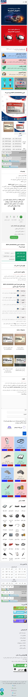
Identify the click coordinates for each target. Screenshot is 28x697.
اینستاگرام (14, 690)
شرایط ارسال (23, 640)
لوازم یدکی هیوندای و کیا (17, 49)
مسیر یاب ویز (20, 612)
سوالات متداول (23, 645)
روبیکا (4, 155)
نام (25, 410)
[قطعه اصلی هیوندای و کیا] (14, 36)
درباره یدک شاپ (22, 633)
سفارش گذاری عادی (19, 231)
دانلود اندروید (20, 665)
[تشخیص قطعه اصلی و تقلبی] (7, 84)
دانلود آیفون (21, 670)
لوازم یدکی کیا (9, 683)
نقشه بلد (21, 621)
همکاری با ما (23, 635)
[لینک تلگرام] (2, 690)
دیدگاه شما (23, 394)
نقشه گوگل (20, 608)
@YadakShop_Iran (14, 166)
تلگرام (14, 685)
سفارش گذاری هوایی (19, 228)
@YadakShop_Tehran (15, 160)
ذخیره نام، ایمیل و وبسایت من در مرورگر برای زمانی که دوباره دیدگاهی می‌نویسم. (15, 422)
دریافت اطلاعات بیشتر (19, 234)
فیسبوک (14, 695)
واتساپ (14, 688)
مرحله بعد (13, 237)
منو (24, 2)
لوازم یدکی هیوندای (17, 683)
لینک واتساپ (5, 160)
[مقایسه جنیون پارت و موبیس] (20, 84)
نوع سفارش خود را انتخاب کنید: (18, 226)
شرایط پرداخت (23, 638)
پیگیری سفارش (23, 648)
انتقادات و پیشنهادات (21, 643)
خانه (24, 49)
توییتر (14, 693)
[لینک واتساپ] (2, 693)
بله (8, 155)
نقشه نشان (20, 617)
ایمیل (24, 414)
